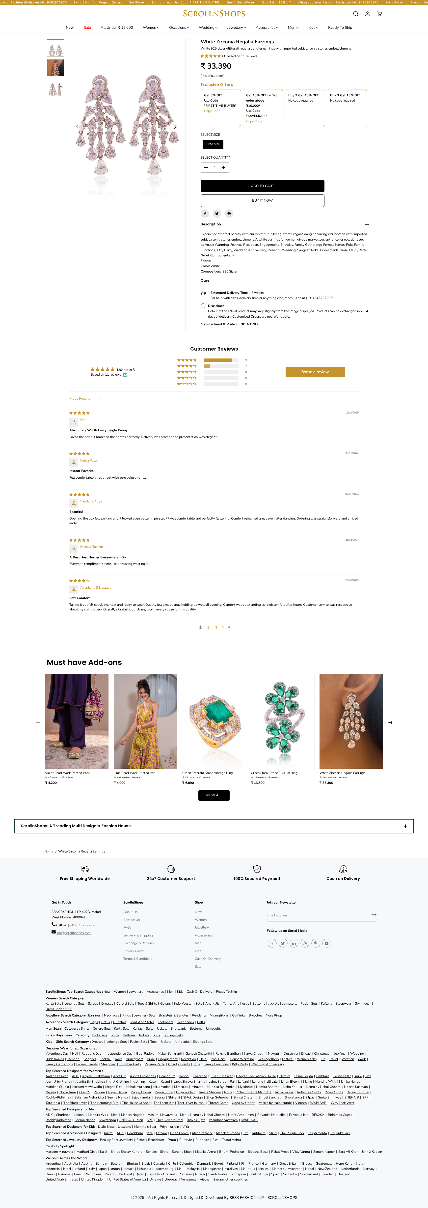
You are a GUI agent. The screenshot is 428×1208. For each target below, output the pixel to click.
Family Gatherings (59, 1064)
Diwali (306, 1053)
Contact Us (131, 919)
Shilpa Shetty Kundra (126, 1151)
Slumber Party (130, 1064)
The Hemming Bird (104, 1102)
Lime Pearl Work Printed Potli (135, 773)
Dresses (107, 1003)
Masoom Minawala (59, 1151)
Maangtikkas (219, 1015)
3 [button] (216, 627)
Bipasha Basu (258, 1151)
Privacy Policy (133, 951)
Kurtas (137, 1028)
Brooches (255, 1015)
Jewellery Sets (144, 1015)
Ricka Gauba (284, 1092)
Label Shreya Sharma (189, 1081)
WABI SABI (318, 1102)
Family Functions (216, 1064)
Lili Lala (272, 1081)
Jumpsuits (289, 1003)
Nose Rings (274, 1015)
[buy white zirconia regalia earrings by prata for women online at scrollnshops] (126, 127)
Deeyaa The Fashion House (256, 1076)
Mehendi (73, 1059)
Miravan (197, 1086)
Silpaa (310, 1097)
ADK (75, 1076)
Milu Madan (162, 1086)
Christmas (321, 1053)
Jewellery (235, 27)
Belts (201, 1022)
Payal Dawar (117, 1092)
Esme (140, 1139)
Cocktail (105, 1059)
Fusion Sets (309, 1003)
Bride (151, 1059)
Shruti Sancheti (270, 1097)
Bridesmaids (55, 1059)
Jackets (273, 1003)
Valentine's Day (57, 1053)
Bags (94, 1022)
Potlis (105, 1022)
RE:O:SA (318, 1114)
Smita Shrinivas (329, 1097)
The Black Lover (75, 1102)
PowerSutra (164, 1092)
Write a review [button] (315, 372)
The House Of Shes (136, 1102)
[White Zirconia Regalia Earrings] (351, 721)
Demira (284, 1076)
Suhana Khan (182, 1151)
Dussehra (291, 1053)
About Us (130, 911)
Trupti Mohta (317, 1133)
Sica (215, 1139)
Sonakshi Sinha (157, 1151)
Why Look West (342, 1102)
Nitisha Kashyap (356, 1086)
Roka (118, 1059)
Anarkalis (212, 1003)
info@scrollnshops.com (73, 933)
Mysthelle (245, 1086)
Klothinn (139, 1081)
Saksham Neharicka (89, 1097)
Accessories (266, 27)
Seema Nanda (117, 1097)
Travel (333, 1059)
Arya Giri (119, 1076)
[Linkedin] (294, 943)
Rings (126, 1015)
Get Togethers (268, 1059)
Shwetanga (293, 1097)
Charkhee (200, 1076)
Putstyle (185, 1139)
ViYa (186, 1126)
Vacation (348, 1059)
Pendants (199, 1015)
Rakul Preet (280, 1151)
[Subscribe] (374, 915)
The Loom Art (164, 1102)
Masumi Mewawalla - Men (167, 1114)
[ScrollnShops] (214, 13)
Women (150, 27)
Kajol (103, 1151)
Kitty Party (240, 1064)
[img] (79, 413)
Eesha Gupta (303, 1076)
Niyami (51, 1092)
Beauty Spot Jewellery (116, 1139)
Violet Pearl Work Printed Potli (67, 773)
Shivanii (174, 1097)
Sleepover (108, 1064)
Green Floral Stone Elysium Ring (274, 773)
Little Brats (106, 1126)
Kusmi (165, 1081)
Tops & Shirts (147, 1003)
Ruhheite (259, 1133)
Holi (75, 1053)
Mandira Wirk (325, 1081)
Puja (196, 1064)
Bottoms (258, 1003)
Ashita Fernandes (143, 1076)
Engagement (168, 1059)
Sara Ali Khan (348, 1151)
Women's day (307, 1059)
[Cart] (379, 13)
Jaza (368, 1076)
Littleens (124, 1126)
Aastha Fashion (57, 1076)
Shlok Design (193, 1097)
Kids (312, 27)
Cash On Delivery (208, 958)
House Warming (242, 1059)
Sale (87, 27)
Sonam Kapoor (324, 1151)
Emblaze (322, 1076)
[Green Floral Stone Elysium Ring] (283, 721)
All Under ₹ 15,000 (117, 27)
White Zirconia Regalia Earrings (342, 773)
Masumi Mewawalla (87, 1086)
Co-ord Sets (125, 1003)
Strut (273, 1133)
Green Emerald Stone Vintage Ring (207, 773)
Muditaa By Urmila (221, 1086)
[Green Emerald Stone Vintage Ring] (214, 721)
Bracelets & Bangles (173, 1015)
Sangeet (90, 1059)
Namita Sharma (267, 1086)
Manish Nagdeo (132, 1114)
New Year (340, 1053)
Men (292, 27)
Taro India (53, 1102)
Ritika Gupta (334, 1092)
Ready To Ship (340, 27)
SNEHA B (352, 1097)
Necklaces (111, 1015)
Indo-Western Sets (188, 1003)
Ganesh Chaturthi (199, 1053)
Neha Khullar (292, 1086)
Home (48, 851)
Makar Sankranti (170, 1053)
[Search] (355, 13)
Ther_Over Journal (191, 1102)
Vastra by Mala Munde (275, 1102)
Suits (149, 1028)
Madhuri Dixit (87, 1151)
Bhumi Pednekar (231, 1151)
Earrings (94, 1015)
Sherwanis (178, 1028)
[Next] (175, 126)
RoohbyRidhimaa (58, 1097)
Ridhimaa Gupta (309, 1092)
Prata (172, 1139)
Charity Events (179, 1064)
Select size (210, 134)
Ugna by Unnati (243, 1102)
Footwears (165, 1022)
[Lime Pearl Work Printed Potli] (145, 721)
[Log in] (367, 13)
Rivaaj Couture (358, 1092)
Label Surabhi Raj (222, 1081)
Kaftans (326, 1003)
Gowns (165, 1003)
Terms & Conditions (137, 958)
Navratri (274, 1053)
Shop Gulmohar (218, 1097)
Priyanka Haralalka (271, 1114)
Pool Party (218, 1059)
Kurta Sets (53, 1003)
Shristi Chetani (244, 1097)
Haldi (203, 1059)
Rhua (228, 1092)
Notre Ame (67, 1092)
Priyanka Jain (185, 1092)
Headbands (185, 1022)
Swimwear (363, 1003)
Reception (188, 1059)
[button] (211, 56)
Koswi (153, 1081)
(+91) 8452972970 (82, 925)
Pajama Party (155, 1064)
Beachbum (167, 1076)
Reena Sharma (210, 1092)
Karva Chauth (254, 1053)
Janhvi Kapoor (372, 1151)
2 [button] (208, 627)
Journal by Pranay (59, 1081)
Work (362, 1059)
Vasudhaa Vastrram (223, 1120)
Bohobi (184, 1076)
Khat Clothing (118, 1081)
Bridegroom (134, 1059)
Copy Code (212, 111)
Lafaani (243, 1081)
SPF (365, 1097)
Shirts (85, 1028)
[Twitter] (217, 213)
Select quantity (215, 157)
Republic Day (91, 1053)
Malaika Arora (205, 1151)
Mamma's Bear (145, 1126)
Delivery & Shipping (138, 935)
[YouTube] (326, 943)
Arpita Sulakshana (96, 1076)
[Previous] (77, 126)
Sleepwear (343, 1003)
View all (214, 795)
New (70, 27)
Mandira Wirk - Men (103, 1114)
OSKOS (84, 1092)
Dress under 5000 (59, 1009)
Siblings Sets (173, 1035)
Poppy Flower (141, 1092)
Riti (245, 1133)
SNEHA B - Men (131, 1120)
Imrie (358, 1076)
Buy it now (262, 200)
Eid (323, 1059)
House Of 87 (342, 1076)
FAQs (127, 927)
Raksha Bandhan (228, 1053)
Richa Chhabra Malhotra (253, 1092)
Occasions (178, 27)
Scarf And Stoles (142, 1022)
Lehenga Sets (74, 1003)
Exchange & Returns (138, 943)
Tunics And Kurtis (236, 1003)
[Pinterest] (229, 213)
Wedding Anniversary (267, 1064)
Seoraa (160, 1097)
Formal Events (87, 1064)
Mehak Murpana (138, 1086)
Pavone (99, 1092)
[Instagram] (304, 943)
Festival (288, 1059)
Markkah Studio (57, 1086)
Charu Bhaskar (222, 1076)
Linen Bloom (290, 1081)
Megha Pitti (113, 1086)
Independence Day (119, 1053)
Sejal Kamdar (141, 1097)
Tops (153, 1041)
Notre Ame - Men (241, 1114)
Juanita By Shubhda (90, 1081)
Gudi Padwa (145, 1053)
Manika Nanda (349, 1081)
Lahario (257, 1081)
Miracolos (181, 1086)
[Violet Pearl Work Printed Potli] (77, 721)
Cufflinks (238, 1015)
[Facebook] (205, 213)
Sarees (93, 1003)
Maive (307, 1081)
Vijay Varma (301, 1151)
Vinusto (301, 1102)
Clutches (119, 1022)
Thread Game (218, 1102)
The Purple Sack (292, 1133)
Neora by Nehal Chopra (323, 1086)
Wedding (207, 27)
